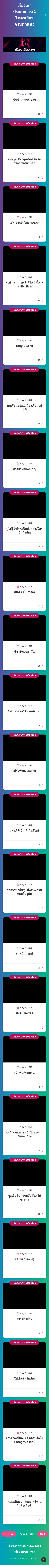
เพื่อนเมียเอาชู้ (24, 1259)
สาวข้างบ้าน (24, 1319)
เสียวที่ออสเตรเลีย (24, 771)
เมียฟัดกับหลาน (24, 1073)
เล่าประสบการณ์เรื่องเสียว (24, 64)
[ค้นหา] (45, 15)
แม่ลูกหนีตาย (24, 346)
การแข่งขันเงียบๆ (24, 469)
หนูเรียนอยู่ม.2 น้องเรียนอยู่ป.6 (24, 407)
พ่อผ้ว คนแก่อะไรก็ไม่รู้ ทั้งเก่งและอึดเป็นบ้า (24, 284)
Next (42, 1534)
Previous (8, 1534)
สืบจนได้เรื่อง (24, 1013)
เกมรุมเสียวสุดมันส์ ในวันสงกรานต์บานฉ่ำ (24, 161)
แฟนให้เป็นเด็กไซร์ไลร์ (24, 830)
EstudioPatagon (33, 1558)
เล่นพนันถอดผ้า (24, 953)
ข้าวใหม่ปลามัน (24, 651)
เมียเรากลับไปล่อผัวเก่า (24, 223)
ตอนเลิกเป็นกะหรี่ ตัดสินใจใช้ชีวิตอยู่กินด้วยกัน (24, 1440)
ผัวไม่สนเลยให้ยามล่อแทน (24, 711)
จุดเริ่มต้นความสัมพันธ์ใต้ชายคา (24, 1198)
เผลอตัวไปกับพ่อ (24, 592)
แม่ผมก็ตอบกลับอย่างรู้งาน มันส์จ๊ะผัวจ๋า (24, 1503)
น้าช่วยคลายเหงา (24, 100)
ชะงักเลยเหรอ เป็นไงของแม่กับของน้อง (24, 1134)
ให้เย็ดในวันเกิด (24, 1378)
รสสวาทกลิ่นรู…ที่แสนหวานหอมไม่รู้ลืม (24, 892)
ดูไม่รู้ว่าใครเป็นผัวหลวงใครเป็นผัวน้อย (24, 530)
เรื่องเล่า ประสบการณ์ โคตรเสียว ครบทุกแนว (24, 15)
